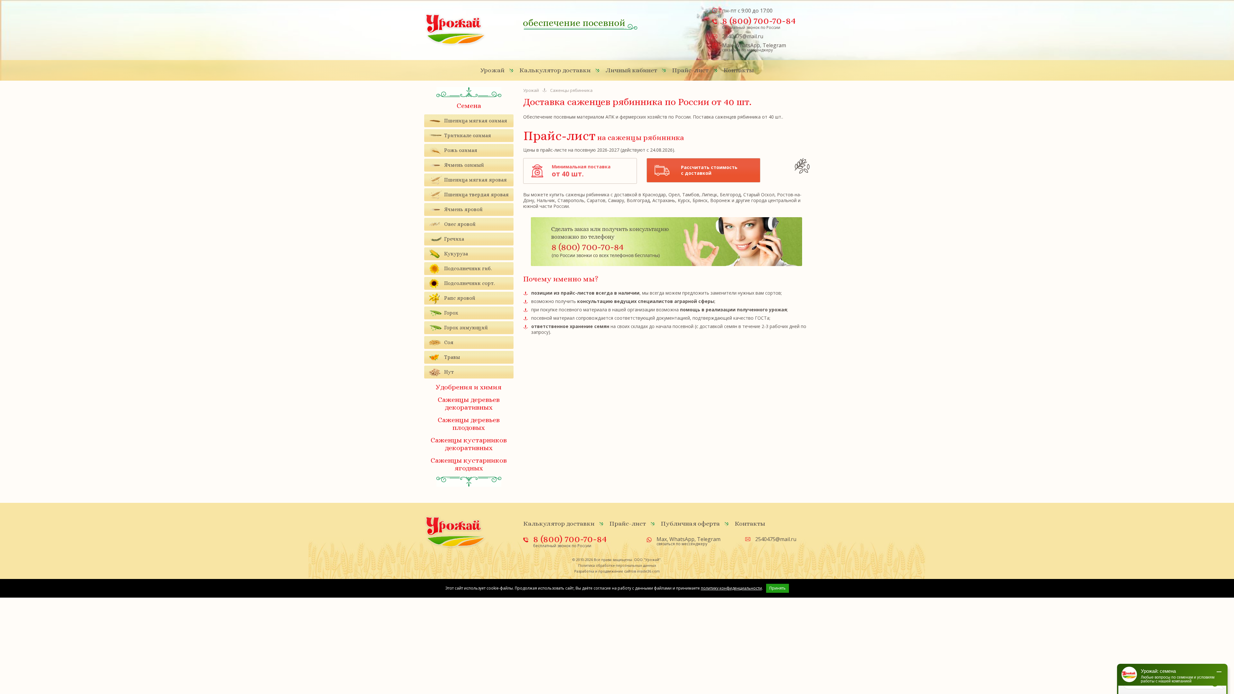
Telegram (774, 45)
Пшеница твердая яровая (476, 194)
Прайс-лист (690, 70)
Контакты (738, 70)
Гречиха (454, 239)
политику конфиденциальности (731, 588)
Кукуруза (456, 254)
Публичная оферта (690, 523)
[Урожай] (455, 29)
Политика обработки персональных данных (617, 565)
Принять (777, 588)
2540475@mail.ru (742, 36)
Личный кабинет (631, 70)
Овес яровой (460, 224)
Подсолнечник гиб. (468, 268)
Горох (451, 313)
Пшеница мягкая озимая (475, 121)
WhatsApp (747, 45)
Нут (449, 372)
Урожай (492, 70)
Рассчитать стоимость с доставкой (709, 170)
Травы (452, 357)
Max (727, 45)
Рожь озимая (460, 150)
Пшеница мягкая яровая (475, 180)
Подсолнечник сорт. (469, 283)
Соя (448, 342)
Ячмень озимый (464, 165)
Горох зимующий (466, 328)
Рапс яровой (459, 298)
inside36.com (648, 571)
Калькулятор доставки (555, 70)
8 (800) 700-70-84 (759, 20)
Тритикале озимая (467, 135)
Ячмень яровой (463, 209)
